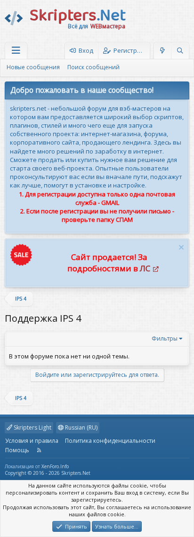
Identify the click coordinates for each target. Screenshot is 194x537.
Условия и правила (31, 441)
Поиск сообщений (93, 67)
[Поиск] (180, 50)
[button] (16, 50)
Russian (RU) (80, 427)
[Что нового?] (162, 50)
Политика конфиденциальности (110, 441)
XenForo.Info (55, 466)
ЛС (145, 268)
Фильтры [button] (165, 338)
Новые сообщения (33, 67)
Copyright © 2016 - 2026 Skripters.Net (47, 473)
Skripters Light (31, 427)
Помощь (17, 450)
